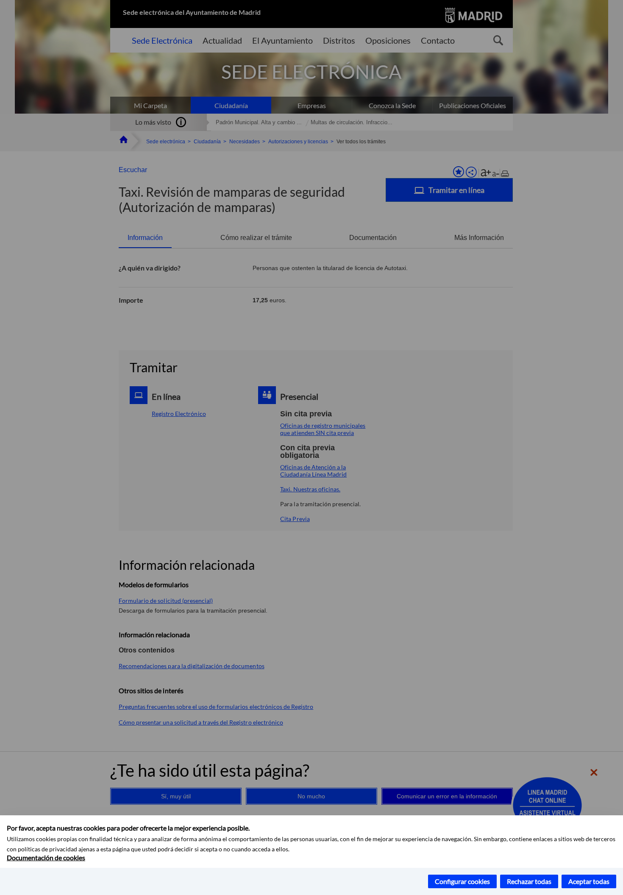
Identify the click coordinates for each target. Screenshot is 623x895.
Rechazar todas (529, 881)
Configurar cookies (462, 881)
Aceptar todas (588, 881)
